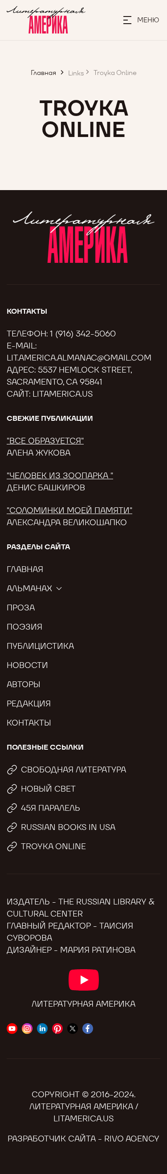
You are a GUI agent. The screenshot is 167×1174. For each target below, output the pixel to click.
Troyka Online (53, 846)
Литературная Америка (83, 1004)
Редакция (29, 703)
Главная (25, 569)
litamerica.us (63, 394)
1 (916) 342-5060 (83, 333)
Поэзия (24, 627)
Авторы (24, 684)
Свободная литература (73, 769)
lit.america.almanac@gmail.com (79, 358)
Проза (21, 607)
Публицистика (40, 646)
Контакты (29, 723)
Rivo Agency (131, 1138)
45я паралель (50, 808)
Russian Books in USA (68, 827)
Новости (27, 665)
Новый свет (48, 789)
